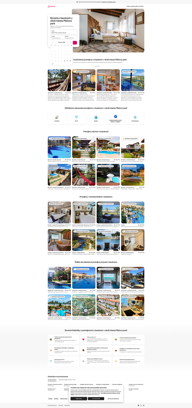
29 (67, 60)
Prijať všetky (79, 398)
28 (64, 60)
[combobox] (63, 33)
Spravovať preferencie (113, 398)
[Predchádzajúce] (93, 66)
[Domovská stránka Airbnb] (51, 6)
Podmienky (67, 405)
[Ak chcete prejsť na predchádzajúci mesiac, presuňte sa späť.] (52, 42)
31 (52, 64)
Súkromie (60, 405)
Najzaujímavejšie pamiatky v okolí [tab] (67, 379)
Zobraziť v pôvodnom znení (109, 2)
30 (70, 60)
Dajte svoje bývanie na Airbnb (135, 6)
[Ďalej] (99, 66)
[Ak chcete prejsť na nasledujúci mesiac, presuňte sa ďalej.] (70, 42)
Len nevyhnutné (96, 398)
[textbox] (56, 38)
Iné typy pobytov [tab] (52, 379)
